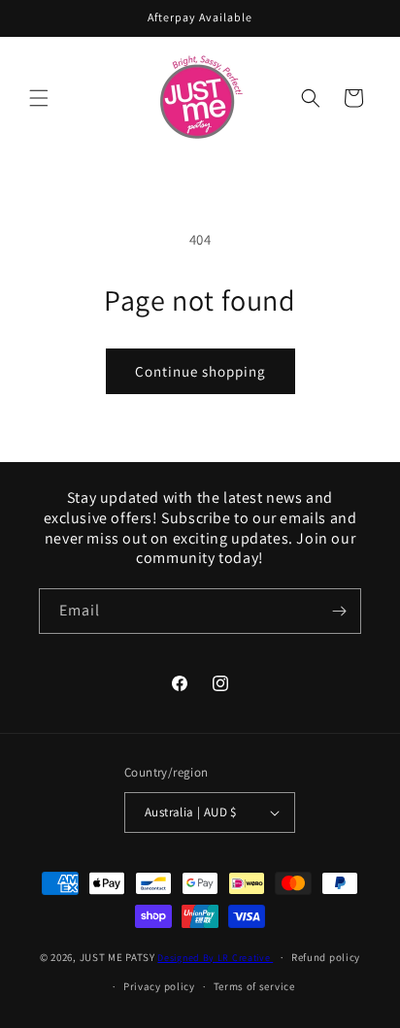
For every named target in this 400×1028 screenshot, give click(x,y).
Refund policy (325, 957)
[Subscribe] (338, 611)
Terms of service (254, 986)
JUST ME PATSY (117, 957)
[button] (38, 98)
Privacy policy (159, 986)
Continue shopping (200, 371)
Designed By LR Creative (215, 957)
